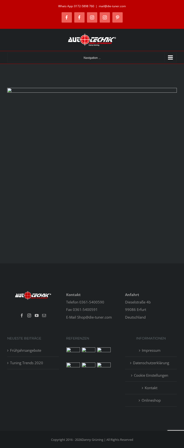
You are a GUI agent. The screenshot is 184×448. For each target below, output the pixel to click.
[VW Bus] (88, 369)
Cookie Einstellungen (151, 375)
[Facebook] (22, 315)
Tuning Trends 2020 (26, 362)
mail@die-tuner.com (112, 6)
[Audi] (104, 354)
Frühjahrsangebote (25, 350)
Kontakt (151, 387)
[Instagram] (29, 315)
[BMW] (73, 369)
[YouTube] (37, 315)
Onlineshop (151, 400)
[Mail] (44, 315)
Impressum (151, 350)
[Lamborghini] (73, 354)
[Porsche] (104, 369)
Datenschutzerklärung (151, 362)
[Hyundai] (88, 354)
